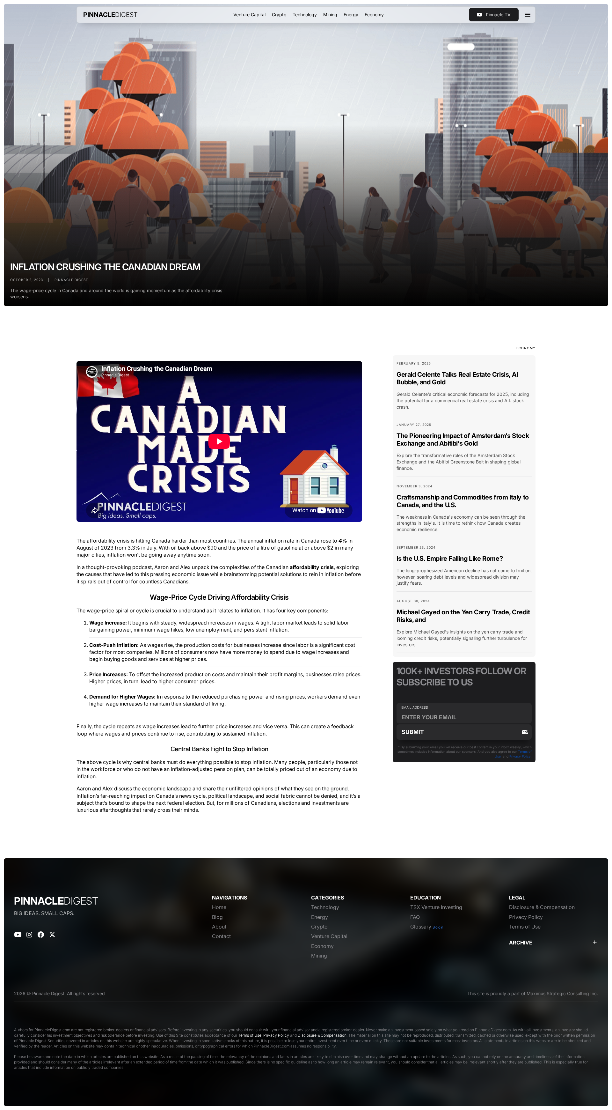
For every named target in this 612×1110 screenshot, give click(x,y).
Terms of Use (249, 1035)
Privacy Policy (520, 756)
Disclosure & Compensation (322, 1035)
